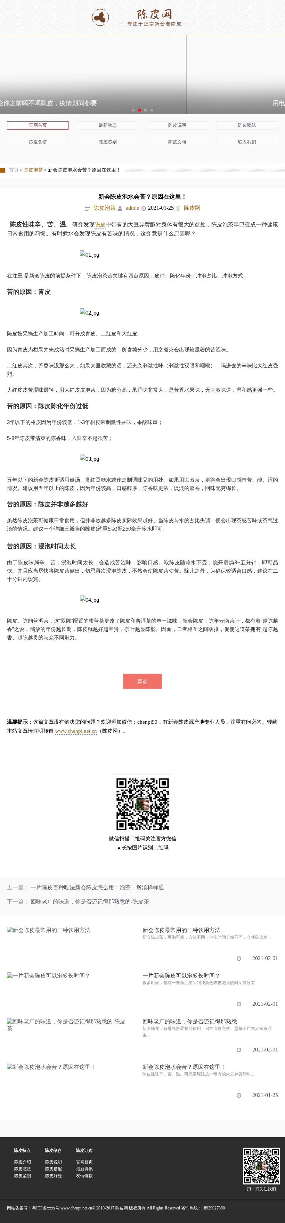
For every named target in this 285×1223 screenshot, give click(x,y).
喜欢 (142, 681)
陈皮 (100, 224)
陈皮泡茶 (33, 170)
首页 (14, 170)
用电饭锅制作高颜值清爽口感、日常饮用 (142, 103)
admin (132, 208)
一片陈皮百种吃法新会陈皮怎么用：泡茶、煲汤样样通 (97, 887)
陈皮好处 (53, 1175)
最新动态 (108, 125)
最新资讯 (84, 1168)
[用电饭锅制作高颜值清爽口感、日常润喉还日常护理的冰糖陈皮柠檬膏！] (142, 70)
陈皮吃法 (22, 1168)
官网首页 (38, 125)
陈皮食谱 (38, 142)
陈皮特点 (22, 1150)
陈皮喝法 (247, 125)
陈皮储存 (53, 1150)
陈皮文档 (177, 142)
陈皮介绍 (22, 1161)
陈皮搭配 (53, 1168)
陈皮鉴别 (108, 142)
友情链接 (84, 1175)
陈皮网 (192, 208)
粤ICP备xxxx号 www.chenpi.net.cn (62, 1208)
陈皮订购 (84, 1150)
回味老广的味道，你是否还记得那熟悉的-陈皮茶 (90, 902)
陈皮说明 (177, 125)
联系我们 (247, 142)
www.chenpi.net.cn (76, 731)
